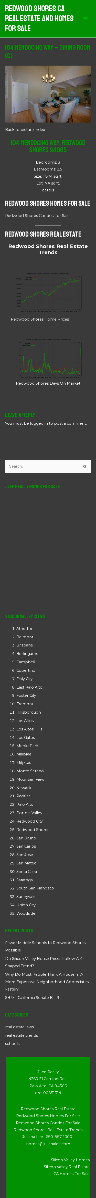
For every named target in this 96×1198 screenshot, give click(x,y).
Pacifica (23, 796)
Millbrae (23, 754)
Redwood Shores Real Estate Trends (48, 249)
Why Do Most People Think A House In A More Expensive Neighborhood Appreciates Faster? (47, 982)
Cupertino (25, 670)
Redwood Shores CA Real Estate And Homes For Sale (39, 19)
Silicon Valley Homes (70, 1160)
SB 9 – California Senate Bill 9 (32, 997)
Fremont (24, 704)
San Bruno (26, 838)
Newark (23, 788)
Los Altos (25, 720)
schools (12, 1043)
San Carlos (26, 846)
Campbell (25, 662)
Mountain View (30, 779)
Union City (26, 905)
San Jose (24, 854)
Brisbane (24, 645)
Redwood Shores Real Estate (43, 234)
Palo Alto (25, 804)
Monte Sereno (30, 771)
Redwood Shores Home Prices (40, 319)
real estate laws (19, 1027)
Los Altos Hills (29, 729)
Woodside (25, 913)
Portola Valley (29, 813)
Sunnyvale (26, 896)
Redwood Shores (32, 829)
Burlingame (27, 653)
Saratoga (24, 880)
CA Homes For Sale (72, 1173)
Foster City (26, 695)
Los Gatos (25, 737)
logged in (39, 423)
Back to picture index (25, 129)
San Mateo (26, 863)
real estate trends (21, 1035)
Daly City (24, 679)
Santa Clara (26, 871)
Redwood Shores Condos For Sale (37, 215)
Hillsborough (28, 712)
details (48, 190)
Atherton (25, 628)
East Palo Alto (29, 687)
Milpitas (23, 762)
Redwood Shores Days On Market (48, 383)
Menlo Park (27, 745)
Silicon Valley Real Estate (67, 1167)
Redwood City (29, 821)
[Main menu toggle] (85, 19)
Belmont (24, 637)
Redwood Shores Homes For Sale (47, 203)
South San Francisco (35, 888)
